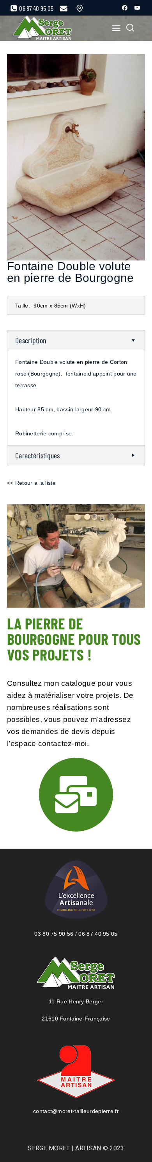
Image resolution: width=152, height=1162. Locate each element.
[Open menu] (114, 28)
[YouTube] (137, 7)
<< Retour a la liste (31, 483)
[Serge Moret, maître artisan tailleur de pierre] (42, 28)
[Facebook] (124, 7)
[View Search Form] (130, 28)
